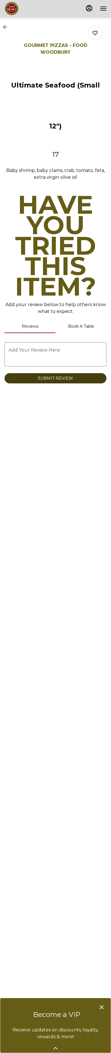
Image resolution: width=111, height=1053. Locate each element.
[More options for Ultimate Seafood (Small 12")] (95, 33)
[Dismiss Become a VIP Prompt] (101, 1007)
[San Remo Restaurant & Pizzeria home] (30, 8)
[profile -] (89, 8)
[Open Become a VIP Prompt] (55, 1048)
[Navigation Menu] (103, 8)
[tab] (30, 326)
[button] (7, 27)
